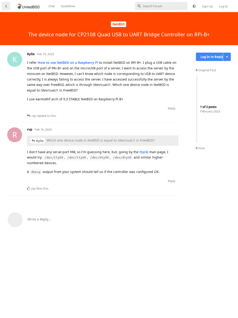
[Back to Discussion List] (6, 6)
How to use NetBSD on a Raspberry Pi (68, 62)
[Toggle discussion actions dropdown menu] (227, 57)
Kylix (40, 141)
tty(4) (143, 152)
